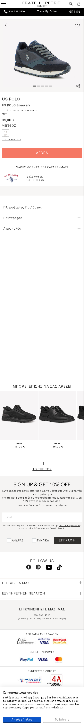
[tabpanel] (42, 54)
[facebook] (27, 568)
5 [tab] (50, 87)
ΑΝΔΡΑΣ (18, 540)
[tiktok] (57, 568)
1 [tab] (34, 87)
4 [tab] (46, 87)
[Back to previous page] (5, 25)
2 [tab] (38, 87)
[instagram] (37, 568)
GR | (72, 11)
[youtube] (47, 568)
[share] (78, 86)
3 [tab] (42, 87)
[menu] (6, 4)
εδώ (41, 180)
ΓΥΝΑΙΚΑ (43, 540)
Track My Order (47, 11)
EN (78, 11)
